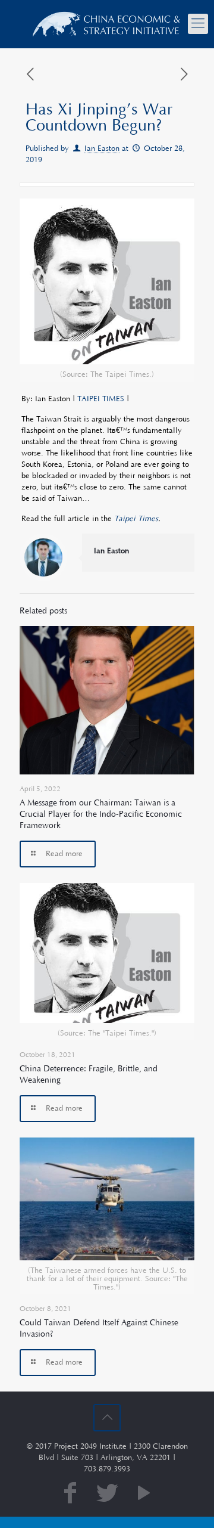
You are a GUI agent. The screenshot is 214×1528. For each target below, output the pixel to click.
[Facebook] (70, 1494)
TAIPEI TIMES (100, 399)
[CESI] (107, 24)
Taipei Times (136, 519)
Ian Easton (101, 148)
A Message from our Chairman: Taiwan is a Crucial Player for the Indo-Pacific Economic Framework (101, 814)
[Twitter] (107, 1494)
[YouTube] (143, 1494)
